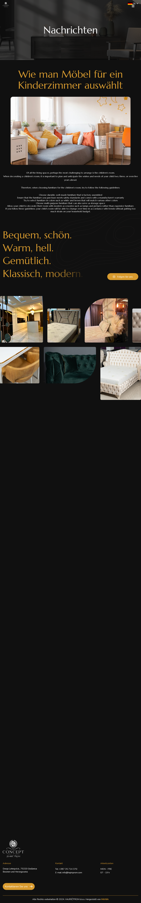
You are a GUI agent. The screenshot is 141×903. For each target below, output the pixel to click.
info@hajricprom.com (72, 872)
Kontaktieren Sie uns (16, 886)
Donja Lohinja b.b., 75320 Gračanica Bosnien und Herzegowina (20, 870)
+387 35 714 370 (68, 869)
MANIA (105, 899)
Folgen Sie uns (125, 276)
